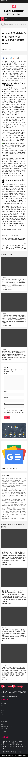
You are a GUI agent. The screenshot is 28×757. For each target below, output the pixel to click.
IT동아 (6, 235)
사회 (2, 714)
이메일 (6, 397)
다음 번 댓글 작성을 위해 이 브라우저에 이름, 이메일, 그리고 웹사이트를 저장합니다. (14, 412)
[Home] (3, 19)
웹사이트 (6, 403)
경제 (2, 705)
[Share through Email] (17, 58)
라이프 (2, 710)
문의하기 (3, 752)
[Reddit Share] (13, 58)
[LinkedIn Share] (10, 58)
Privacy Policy (4, 728)
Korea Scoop (14, 11)
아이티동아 (10, 49)
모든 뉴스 (3, 733)
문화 (2, 712)
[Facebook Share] (3, 58)
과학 (2, 708)
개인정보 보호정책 (17, 752)
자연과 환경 (4, 721)
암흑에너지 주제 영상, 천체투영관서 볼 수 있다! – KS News (20, 246)
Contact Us (3, 724)
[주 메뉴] (6, 19)
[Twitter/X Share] (7, 58)
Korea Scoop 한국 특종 (6, 726)
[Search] (26, 19)
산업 (2, 716)
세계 (2, 719)
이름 (5, 392)
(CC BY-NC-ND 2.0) (13, 235)
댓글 (5, 373)
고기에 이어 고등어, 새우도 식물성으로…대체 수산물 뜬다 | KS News (8, 246)
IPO (12, 241)
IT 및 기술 (4, 29)
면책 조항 (3, 731)
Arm (5, 238)
